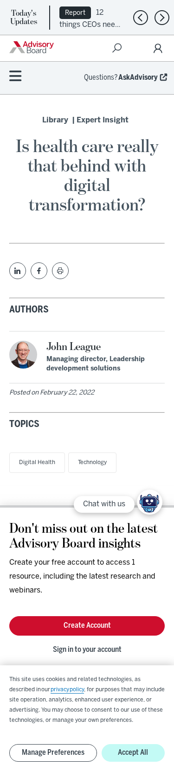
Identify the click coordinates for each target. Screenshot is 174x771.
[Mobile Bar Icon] (15, 76)
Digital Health (37, 462)
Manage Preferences (53, 752)
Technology (92, 462)
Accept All (133, 752)
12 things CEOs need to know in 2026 (89, 23)
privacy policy (67, 689)
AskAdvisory (138, 77)
